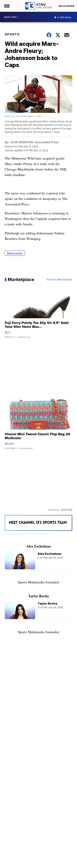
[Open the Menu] (6, 6)
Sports (12, 34)
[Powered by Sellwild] (66, 509)
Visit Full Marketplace (59, 279)
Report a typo (15, 253)
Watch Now (65, 6)
